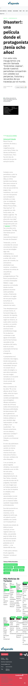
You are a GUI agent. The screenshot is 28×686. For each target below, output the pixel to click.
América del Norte (19, 567)
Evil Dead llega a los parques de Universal (6, 633)
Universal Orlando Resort (10, 564)
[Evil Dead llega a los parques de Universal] (5, 622)
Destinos (10, 10)
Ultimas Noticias (8, 669)
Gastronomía (9, 666)
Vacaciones (15, 10)
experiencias (7, 570)
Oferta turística (3, 659)
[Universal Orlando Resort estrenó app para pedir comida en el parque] (18, 588)
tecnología (20, 591)
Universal (6, 139)
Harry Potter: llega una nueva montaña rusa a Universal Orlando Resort (13, 598)
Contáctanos (19, 675)
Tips (24, 10)
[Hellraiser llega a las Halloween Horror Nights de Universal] (12, 618)
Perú (20, 10)
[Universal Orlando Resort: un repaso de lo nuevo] (5, 587)
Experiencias (13, 18)
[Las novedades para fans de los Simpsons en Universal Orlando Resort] (18, 618)
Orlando (13, 139)
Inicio (5, 18)
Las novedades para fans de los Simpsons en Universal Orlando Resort (20, 629)
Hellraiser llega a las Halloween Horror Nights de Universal (13, 627)
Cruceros (8, 664)
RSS (20, 678)
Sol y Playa (7, 659)
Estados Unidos (8, 567)
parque (7, 226)
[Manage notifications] (25, 683)
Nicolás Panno (11, 136)
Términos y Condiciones (7, 684)
